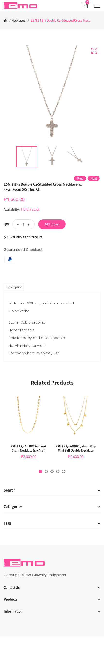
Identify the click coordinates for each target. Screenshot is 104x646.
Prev (80, 178)
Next (93, 178)
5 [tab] (63, 471)
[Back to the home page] (5, 20)
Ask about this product (26, 236)
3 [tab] (52, 471)
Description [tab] (14, 286)
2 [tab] (46, 471)
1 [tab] (40, 471)
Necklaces (18, 20)
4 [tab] (57, 471)
